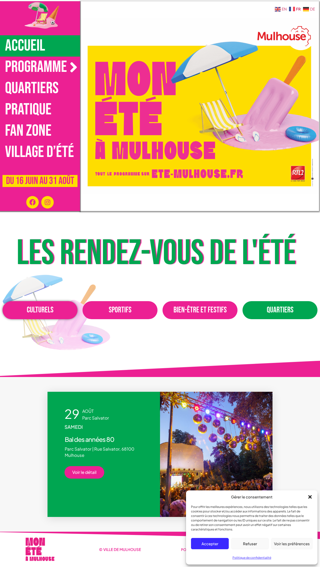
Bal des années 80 (89, 439)
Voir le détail (84, 472)
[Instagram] (47, 202)
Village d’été (39, 152)
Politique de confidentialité (251, 557)
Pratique (28, 109)
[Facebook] (32, 202)
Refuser (250, 543)
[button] (310, 496)
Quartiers (31, 88)
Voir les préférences (292, 543)
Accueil (25, 46)
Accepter (210, 543)
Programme (36, 67)
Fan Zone (28, 131)
